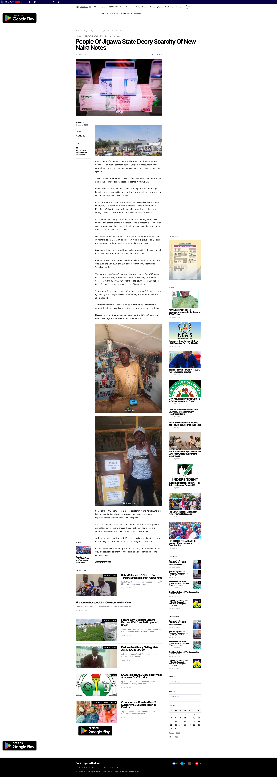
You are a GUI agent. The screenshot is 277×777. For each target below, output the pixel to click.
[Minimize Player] (273, 2)
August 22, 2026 (174, 404)
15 (171, 721)
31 (180, 728)
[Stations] (58, 2)
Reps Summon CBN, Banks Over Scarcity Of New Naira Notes (82, 559)
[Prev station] (40, 2)
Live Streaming (94, 768)
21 (199, 721)
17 (180, 721)
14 (199, 718)
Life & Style (169, 7)
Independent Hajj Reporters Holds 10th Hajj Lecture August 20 (184, 484)
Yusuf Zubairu (80, 136)
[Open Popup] (52, 2)
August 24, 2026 (174, 317)
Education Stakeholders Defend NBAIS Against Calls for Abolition (184, 342)
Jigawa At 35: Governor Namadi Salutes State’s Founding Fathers (177, 562)
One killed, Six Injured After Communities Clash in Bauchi (184, 593)
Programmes (125, 13)
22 (171, 725)
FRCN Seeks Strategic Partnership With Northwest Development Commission (185, 453)
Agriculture (106, 620)
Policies (119, 768)
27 (194, 725)
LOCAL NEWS (97, 702)
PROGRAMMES (94, 36)
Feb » (177, 737)
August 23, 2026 (174, 375)
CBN (77, 148)
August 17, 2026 (174, 459)
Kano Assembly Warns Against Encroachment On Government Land (179, 583)
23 (176, 725)
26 (189, 725)
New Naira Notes (81, 152)
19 (190, 721)
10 (180, 718)
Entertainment (114, 13)
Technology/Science (157, 7)
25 (185, 725)
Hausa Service (136, 13)
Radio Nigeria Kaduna (93, 771)
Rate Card (123, 7)
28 (199, 725)
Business (145, 7)
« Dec (171, 737)
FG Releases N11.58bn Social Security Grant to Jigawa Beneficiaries (182, 543)
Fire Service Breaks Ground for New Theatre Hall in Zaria (183, 512)
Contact (84, 768)
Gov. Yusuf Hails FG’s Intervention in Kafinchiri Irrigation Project (184, 400)
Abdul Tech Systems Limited (129, 771)
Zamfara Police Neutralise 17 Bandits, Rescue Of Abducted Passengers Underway (178, 602)
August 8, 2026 (174, 517)
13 (194, 718)
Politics (138, 7)
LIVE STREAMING (112, 7)
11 (185, 718)
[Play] (34, 2)
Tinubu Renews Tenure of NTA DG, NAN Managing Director (184, 370)
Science (179, 7)
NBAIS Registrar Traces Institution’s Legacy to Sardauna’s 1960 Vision (184, 312)
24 (180, 725)
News (130, 7)
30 (176, 728)
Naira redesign (81, 150)
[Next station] (28, 2)
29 (171, 728)
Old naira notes (81, 155)
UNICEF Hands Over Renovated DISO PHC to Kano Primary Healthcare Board (183, 411)
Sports (104, 13)
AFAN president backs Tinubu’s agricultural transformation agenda (185, 423)
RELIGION (113, 702)
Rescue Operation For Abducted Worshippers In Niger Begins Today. (178, 573)
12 (190, 718)
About (78, 768)
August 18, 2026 (174, 417)
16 (176, 721)
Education (107, 575)
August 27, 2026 (174, 567)
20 (194, 721)
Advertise (103, 768)
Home (103, 7)
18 (185, 721)
